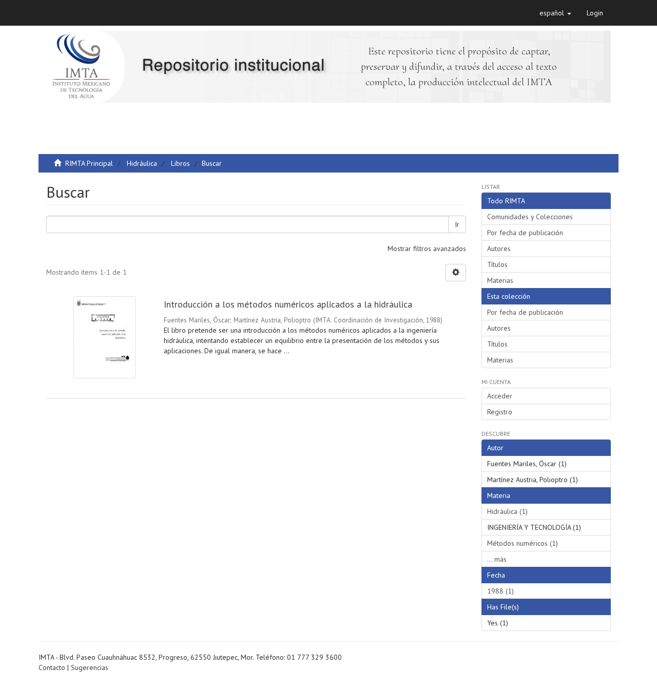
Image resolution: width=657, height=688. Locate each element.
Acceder (499, 395)
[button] (555, 13)
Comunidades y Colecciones (530, 216)
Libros (180, 163)
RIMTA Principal (89, 163)
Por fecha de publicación (525, 232)
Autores (499, 248)
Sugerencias (89, 667)
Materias (500, 280)
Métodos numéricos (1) (522, 543)
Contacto (51, 667)
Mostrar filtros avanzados (427, 248)
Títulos (497, 264)
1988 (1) (500, 591)
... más (497, 559)
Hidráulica (142, 163)
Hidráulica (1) (507, 511)
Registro (499, 411)
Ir (457, 224)
